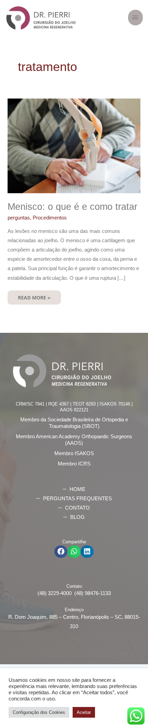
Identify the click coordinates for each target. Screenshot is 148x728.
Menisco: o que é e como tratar (72, 206)
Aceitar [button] (84, 712)
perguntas (19, 218)
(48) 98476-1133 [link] (92, 593)
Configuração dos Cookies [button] (39, 712)
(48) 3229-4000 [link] (56, 593)
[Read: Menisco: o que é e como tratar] (74, 145)
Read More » (34, 295)
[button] (60, 551)
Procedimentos (50, 218)
